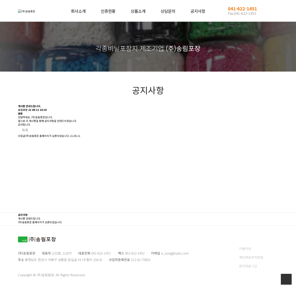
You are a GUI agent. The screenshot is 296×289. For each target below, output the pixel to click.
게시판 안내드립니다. (29, 218)
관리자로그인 (248, 266)
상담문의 (168, 11)
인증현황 (108, 11)
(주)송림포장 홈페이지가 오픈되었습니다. (47, 136)
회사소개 (78, 11)
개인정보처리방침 (251, 257)
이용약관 (245, 248)
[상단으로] (286, 279)
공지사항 (197, 11)
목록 (25, 130)
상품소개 (138, 11)
